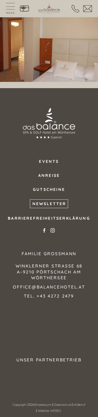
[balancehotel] (49, 8)
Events (49, 161)
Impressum (44, 404)
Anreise (49, 175)
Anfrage (87, 9)
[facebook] (44, 230)
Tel (75, 9)
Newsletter (49, 203)
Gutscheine (24, 9)
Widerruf (79, 404)
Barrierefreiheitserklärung (49, 218)
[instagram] (52, 230)
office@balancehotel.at (49, 287)
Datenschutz (62, 404)
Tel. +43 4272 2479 (49, 296)
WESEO (55, 410)
